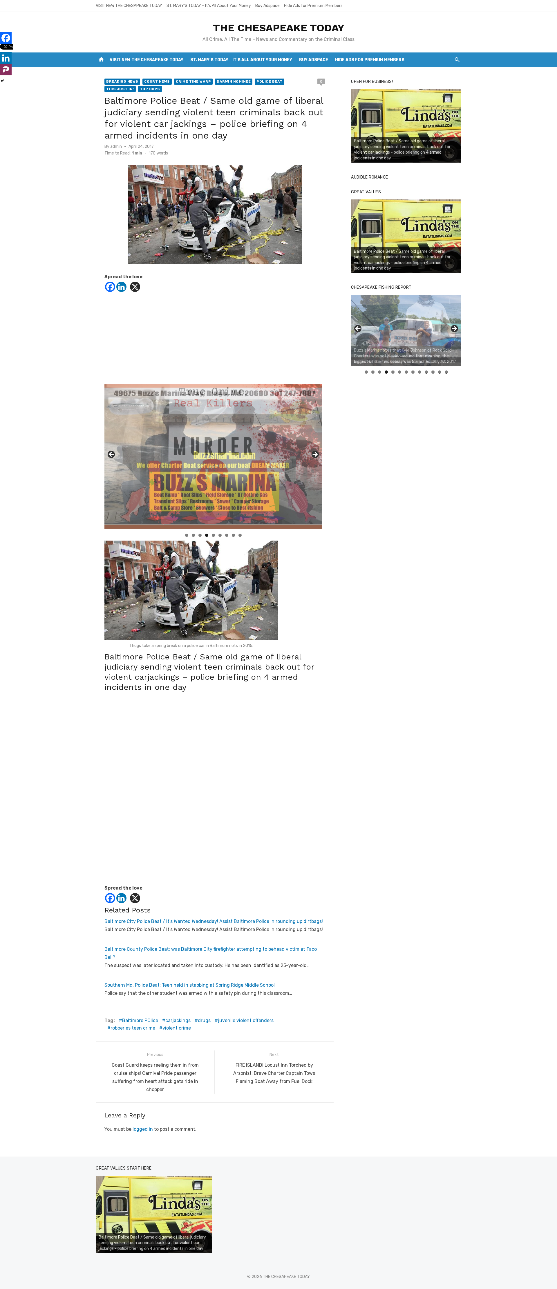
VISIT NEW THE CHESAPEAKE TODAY (129, 5)
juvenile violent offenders (246, 1020)
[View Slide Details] (406, 126)
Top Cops (150, 89)
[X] (135, 287)
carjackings (178, 1020)
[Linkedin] (121, 287)
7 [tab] (226, 535)
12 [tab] (439, 372)
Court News (157, 81)
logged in (143, 1129)
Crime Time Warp (193, 81)
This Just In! (120, 89)
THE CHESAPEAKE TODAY (278, 28)
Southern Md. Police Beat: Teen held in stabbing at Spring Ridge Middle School (189, 985)
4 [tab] (206, 535)
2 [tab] (193, 535)
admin (116, 146)
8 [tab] (233, 535)
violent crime (176, 1028)
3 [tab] (200, 535)
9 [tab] (240, 535)
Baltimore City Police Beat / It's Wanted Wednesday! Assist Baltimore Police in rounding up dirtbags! (213, 921)
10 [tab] (426, 372)
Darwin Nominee (234, 81)
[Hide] (2, 81)
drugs (204, 1020)
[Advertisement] (214, 343)
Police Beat (269, 81)
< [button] (111, 454)
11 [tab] (433, 372)
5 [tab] (213, 535)
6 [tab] (220, 535)
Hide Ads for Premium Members (313, 5)
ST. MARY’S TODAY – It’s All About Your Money (209, 5)
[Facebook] (110, 287)
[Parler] (6, 69)
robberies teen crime (133, 1028)
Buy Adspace (267, 5)
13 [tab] (446, 372)
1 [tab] (186, 535)
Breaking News (122, 81)
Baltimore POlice (140, 1020)
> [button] (314, 454)
